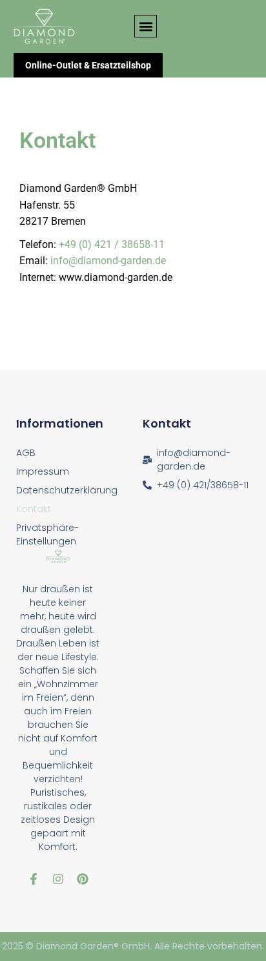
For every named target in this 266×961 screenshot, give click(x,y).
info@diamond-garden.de (108, 260)
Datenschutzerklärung (67, 490)
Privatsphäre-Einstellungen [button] (47, 534)
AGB (26, 452)
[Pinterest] (82, 879)
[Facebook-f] (33, 879)
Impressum (42, 471)
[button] (145, 26)
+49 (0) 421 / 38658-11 (112, 244)
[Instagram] (58, 879)
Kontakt (33, 508)
